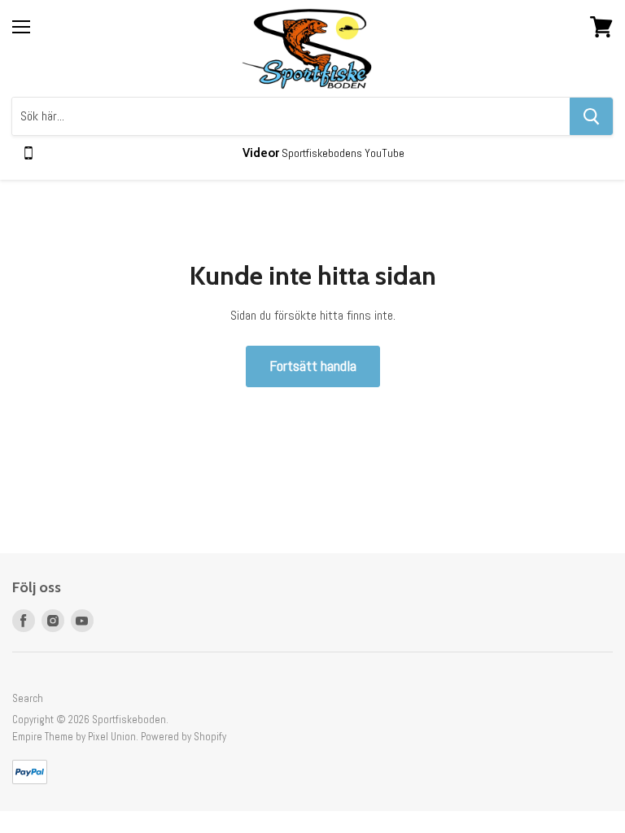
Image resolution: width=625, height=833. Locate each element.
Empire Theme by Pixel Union (74, 737)
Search (27, 698)
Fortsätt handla (312, 365)
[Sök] (591, 116)
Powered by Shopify (183, 737)
